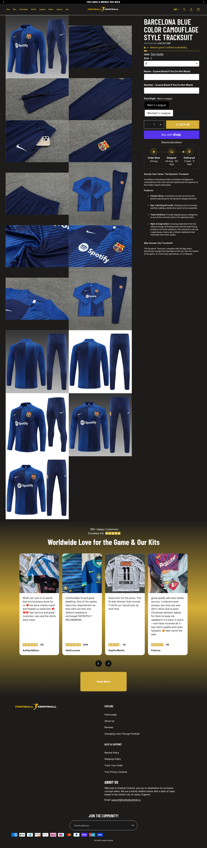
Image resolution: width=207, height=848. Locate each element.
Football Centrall (107, 840)
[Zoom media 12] (100, 298)
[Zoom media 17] (37, 487)
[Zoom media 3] (37, 99)
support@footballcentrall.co (126, 799)
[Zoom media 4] (100, 99)
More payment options (171, 142)
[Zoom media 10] (100, 246)
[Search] (184, 9)
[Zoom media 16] (100, 424)
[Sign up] (132, 825)
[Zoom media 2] (100, 46)
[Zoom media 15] (37, 424)
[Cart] (198, 9)
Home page (110, 714)
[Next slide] (108, 663)
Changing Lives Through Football (121, 733)
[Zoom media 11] (37, 298)
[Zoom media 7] (37, 193)
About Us (109, 721)
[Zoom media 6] (100, 141)
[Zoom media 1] (37, 46)
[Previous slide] (98, 663)
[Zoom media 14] (100, 361)
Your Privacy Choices (115, 771)
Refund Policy (111, 752)
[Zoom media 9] (37, 246)
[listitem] (67, 9)
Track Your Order (113, 765)
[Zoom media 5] (37, 141)
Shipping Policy (112, 759)
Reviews (108, 727)
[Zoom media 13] (37, 361)
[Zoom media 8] (100, 193)
